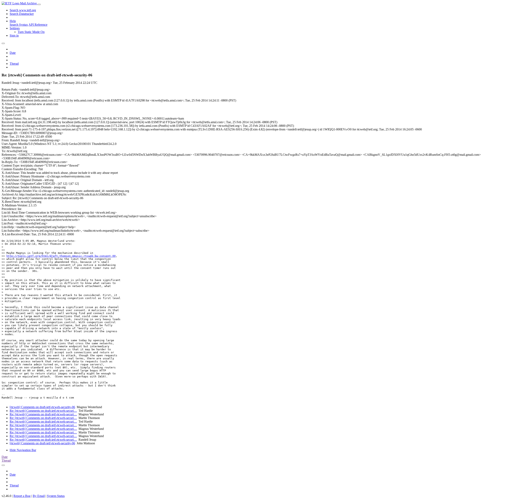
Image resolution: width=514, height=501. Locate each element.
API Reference (38, 24)
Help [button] (13, 21)
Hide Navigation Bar (23, 450)
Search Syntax (19, 24)
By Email (39, 496)
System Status (56, 496)
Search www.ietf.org (23, 10)
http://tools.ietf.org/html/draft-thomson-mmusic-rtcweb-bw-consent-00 (61, 255)
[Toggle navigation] (39, 4)
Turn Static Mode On (31, 32)
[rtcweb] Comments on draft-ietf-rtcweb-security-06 (42, 407)
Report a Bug (22, 496)
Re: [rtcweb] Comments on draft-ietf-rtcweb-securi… (43, 410)
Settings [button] (15, 28)
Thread (14, 63)
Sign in (14, 35)
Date (13, 52)
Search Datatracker (22, 13)
